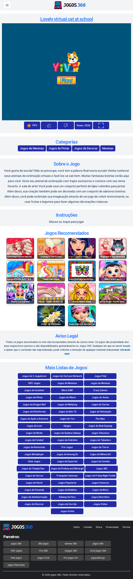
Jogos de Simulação (100, 411)
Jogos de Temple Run (32, 468)
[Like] (49, 125)
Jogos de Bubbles (67, 490)
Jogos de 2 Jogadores (34, 376)
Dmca (99, 527)
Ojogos (67, 426)
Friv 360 (43, 550)
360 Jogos (43, 543)
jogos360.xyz (98, 557)
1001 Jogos (34, 383)
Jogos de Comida (100, 461)
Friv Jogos (67, 447)
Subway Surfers (67, 497)
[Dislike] (66, 125)
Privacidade (112, 527)
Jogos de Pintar (58, 148)
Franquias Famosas (67, 475)
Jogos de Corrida (67, 504)
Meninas (107, 148)
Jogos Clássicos (100, 433)
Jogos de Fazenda (34, 490)
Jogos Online (100, 504)
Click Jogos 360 (98, 550)
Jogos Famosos (100, 483)
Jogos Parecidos (16, 564)
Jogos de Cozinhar (34, 390)
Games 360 (71, 543)
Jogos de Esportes (67, 461)
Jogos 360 (101, 468)
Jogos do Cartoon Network (67, 376)
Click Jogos (34, 461)
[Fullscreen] (101, 125)
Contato (88, 527)
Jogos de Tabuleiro (100, 440)
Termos (126, 527)
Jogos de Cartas (100, 404)
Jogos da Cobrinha (67, 440)
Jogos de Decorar (86, 148)
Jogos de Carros (34, 475)
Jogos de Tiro (67, 418)
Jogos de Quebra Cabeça (67, 433)
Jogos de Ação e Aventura (34, 418)
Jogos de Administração (34, 497)
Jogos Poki (100, 376)
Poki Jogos (16, 557)
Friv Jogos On (71, 557)
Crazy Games (100, 390)
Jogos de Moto (100, 490)
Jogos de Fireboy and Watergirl (67, 468)
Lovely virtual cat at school (66, 19)
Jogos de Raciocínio (34, 447)
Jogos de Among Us (67, 454)
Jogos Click (43, 557)
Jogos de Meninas (32, 148)
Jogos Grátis (67, 511)
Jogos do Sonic (100, 397)
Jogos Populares (67, 483)
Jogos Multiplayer (34, 454)
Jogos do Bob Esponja (100, 426)
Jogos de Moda (34, 433)
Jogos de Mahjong (67, 404)
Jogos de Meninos (67, 383)
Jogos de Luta (34, 426)
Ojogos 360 (71, 550)
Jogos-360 (98, 543)
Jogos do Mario (67, 397)
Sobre (76, 527)
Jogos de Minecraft (100, 454)
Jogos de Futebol (34, 440)
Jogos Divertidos (100, 497)
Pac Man (100, 418)
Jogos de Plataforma (34, 411)
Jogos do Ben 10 (67, 411)
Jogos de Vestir (34, 483)
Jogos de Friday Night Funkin (100, 475)
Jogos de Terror (100, 447)
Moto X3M (67, 390)
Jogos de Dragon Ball (34, 404)
